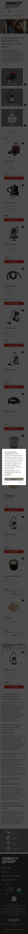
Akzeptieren (14, 479)
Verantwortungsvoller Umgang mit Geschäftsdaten (12, 472)
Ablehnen (6, 482)
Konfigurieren (21, 482)
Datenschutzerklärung (9, 470)
